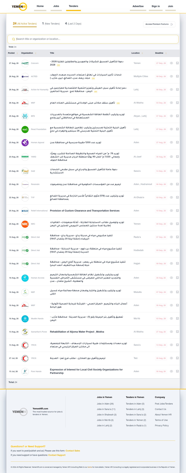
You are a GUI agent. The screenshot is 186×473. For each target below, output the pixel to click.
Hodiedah (139, 251)
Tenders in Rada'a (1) (136, 426)
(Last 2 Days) (73, 24)
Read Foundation (38, 129)
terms (90, 467)
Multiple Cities (141, 77)
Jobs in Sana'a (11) (106, 409)
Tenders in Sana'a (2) (136, 415)
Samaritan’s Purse (39, 332)
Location (136, 53)
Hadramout (146, 184)
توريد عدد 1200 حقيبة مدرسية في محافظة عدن (75, 143)
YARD (33, 157)
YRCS (33, 345)
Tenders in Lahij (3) (135, 409)
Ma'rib (137, 319)
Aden (136, 143)
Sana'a (137, 171)
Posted (11, 53)
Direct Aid (35, 237)
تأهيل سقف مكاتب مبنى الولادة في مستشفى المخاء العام (83, 103)
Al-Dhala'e (139, 198)
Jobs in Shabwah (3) (106, 415)
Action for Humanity (39, 90)
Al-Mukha (138, 103)
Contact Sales (73, 451)
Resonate (35, 184)
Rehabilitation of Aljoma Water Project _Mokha (77, 332)
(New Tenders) (51, 24)
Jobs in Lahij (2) (104, 426)
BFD (33, 116)
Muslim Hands (37, 319)
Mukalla (138, 292)
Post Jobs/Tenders (164, 404)
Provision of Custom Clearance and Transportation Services (85, 211)
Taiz (136, 358)
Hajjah (137, 264)
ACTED (34, 77)
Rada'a (137, 237)
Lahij (136, 90)
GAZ (33, 171)
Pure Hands (36, 372)
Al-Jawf (137, 157)
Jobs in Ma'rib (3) (105, 420)
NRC (33, 224)
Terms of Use (161, 420)
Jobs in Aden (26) (105, 404)
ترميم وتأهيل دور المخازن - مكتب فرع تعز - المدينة (78, 358)
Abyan (137, 116)
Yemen (137, 63)
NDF (33, 292)
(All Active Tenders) (25, 24)
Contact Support (56, 455)
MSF (33, 103)
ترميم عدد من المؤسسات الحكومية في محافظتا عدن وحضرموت (85, 184)
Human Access (37, 278)
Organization (27, 53)
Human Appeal (37, 143)
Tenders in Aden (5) (135, 404)
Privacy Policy (162, 426)
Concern (35, 63)
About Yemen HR (163, 415)
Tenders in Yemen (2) (136, 420)
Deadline (159, 53)
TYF (32, 198)
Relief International (39, 211)
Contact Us (160, 409)
